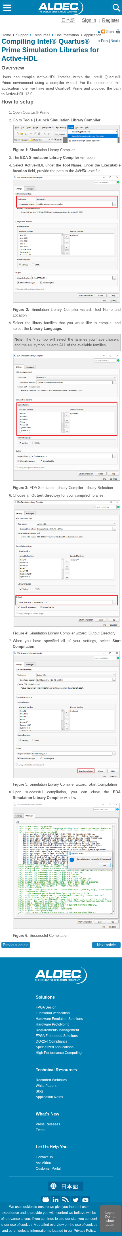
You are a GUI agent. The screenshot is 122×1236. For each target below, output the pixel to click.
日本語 (68, 20)
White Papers (46, 1086)
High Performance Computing (59, 1053)
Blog (39, 1091)
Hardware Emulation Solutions (59, 1019)
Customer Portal (48, 1168)
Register (110, 20)
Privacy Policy (84, 1231)
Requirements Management (57, 1030)
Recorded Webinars (51, 1080)
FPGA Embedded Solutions (57, 1036)
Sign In (89, 20)
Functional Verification (53, 1013)
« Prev (103, 41)
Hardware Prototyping (53, 1024)
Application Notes (49, 1097)
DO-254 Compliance (52, 1041)
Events (41, 1130)
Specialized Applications (54, 1047)
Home (6, 35)
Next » (116, 41)
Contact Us (44, 1157)
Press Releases (48, 1124)
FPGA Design (46, 1007)
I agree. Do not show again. (110, 1219)
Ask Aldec (43, 1163)
